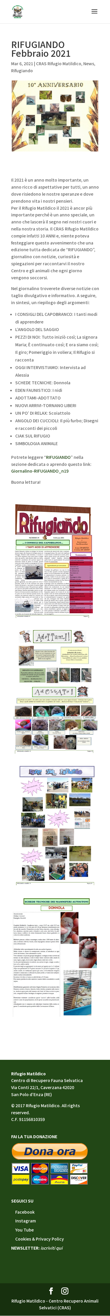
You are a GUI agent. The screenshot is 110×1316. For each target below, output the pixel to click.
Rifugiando (22, 70)
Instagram (25, 1221)
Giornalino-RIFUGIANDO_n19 (40, 471)
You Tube (24, 1230)
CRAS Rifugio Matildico (58, 63)
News (88, 63)
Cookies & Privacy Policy (39, 1239)
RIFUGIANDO (58, 457)
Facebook (25, 1212)
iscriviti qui (51, 1248)
